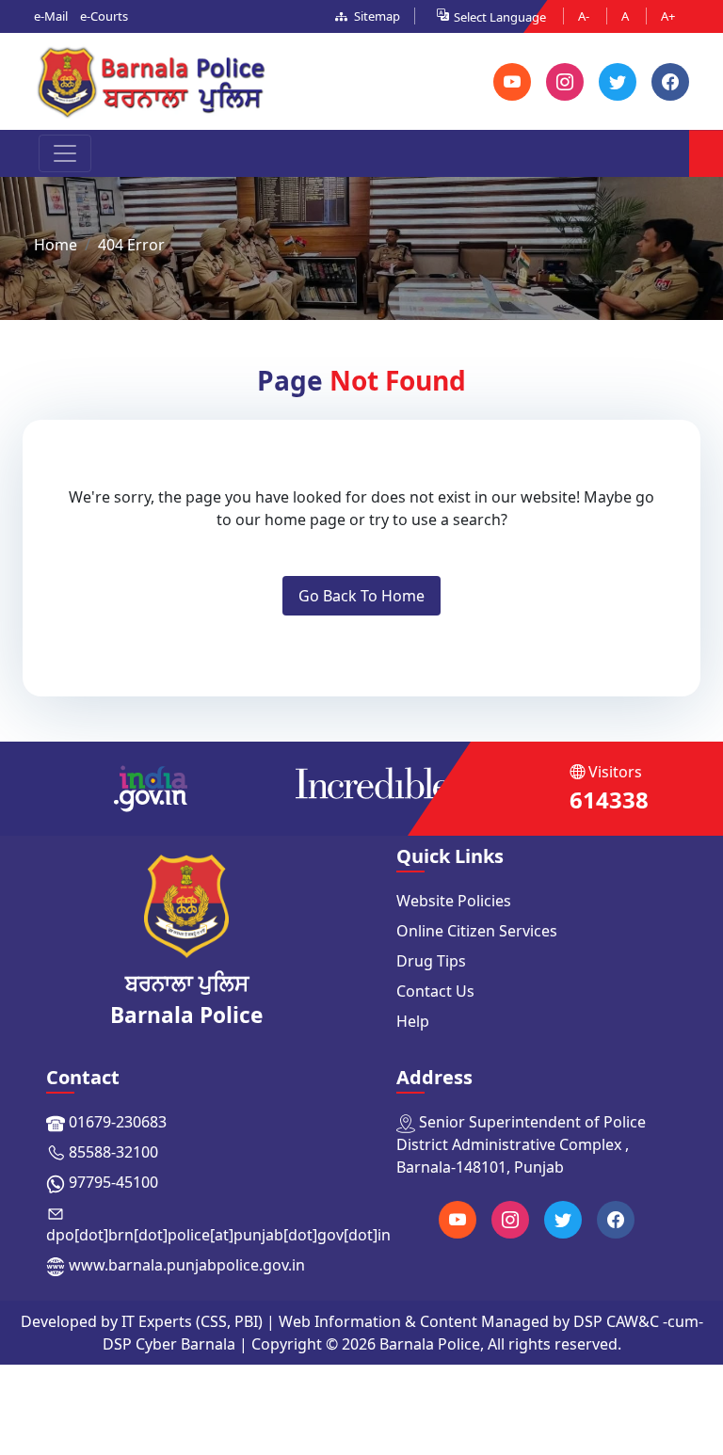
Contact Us (435, 991)
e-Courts (104, 16)
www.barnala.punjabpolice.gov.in (187, 1265)
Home (55, 244)
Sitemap (375, 16)
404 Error (131, 244)
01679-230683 (118, 1121)
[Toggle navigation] (65, 153)
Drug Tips (431, 961)
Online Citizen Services (476, 930)
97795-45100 (113, 1182)
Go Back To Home (361, 595)
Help (412, 1021)
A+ (668, 16)
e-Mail (51, 16)
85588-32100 (113, 1152)
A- (585, 16)
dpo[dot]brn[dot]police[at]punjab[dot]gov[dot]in (218, 1234)
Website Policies (453, 900)
